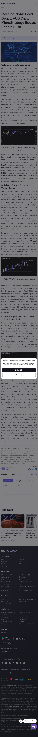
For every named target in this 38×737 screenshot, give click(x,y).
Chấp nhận (19, 370)
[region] (19, 368)
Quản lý (19, 375)
